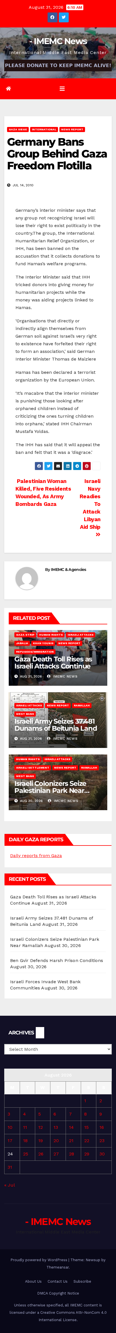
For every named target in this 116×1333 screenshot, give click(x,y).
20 (56, 1140)
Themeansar (57, 1267)
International (44, 129)
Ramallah (82, 705)
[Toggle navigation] (62, 88)
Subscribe (82, 1281)
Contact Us (58, 1281)
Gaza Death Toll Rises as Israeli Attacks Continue (53, 662)
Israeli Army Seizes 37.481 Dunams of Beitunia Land (55, 724)
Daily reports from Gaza (36, 855)
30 (102, 1154)
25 (25, 1154)
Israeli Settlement (32, 767)
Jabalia (22, 643)
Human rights (51, 634)
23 (101, 1140)
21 (71, 1140)
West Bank (25, 713)
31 (10, 1167)
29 (86, 1154)
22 (86, 1140)
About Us (33, 1281)
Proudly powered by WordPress (39, 1260)
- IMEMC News (58, 41)
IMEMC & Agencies (68, 569)
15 (86, 1127)
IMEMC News (65, 676)
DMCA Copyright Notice (58, 1293)
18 (25, 1140)
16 (101, 1127)
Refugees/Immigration (35, 651)
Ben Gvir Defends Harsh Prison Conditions (56, 960)
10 (10, 1127)
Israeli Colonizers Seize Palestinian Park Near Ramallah (50, 790)
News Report (72, 129)
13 (55, 1127)
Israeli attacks (80, 634)
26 (40, 1154)
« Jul (9, 1185)
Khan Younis (43, 643)
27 (56, 1154)
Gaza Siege (18, 129)
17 (10, 1140)
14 (71, 1127)
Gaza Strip (25, 634)
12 (40, 1127)
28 (71, 1154)
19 (40, 1140)
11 (25, 1127)
